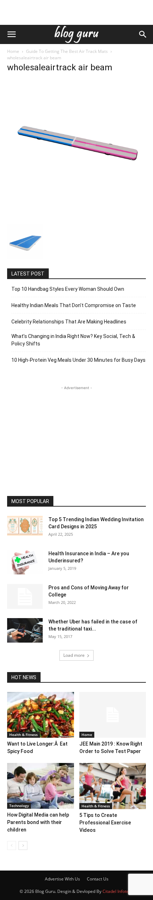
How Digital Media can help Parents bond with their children (38, 822)
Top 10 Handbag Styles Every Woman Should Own (67, 289)
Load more (74, 655)
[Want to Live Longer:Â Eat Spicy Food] (40, 715)
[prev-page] (11, 845)
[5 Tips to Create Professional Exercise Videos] (112, 786)
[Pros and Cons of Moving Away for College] (25, 596)
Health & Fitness (23, 734)
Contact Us (98, 879)
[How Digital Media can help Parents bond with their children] (40, 786)
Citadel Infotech (117, 891)
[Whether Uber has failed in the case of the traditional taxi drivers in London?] (25, 630)
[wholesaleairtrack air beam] (76, 216)
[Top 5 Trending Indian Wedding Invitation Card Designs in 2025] (25, 526)
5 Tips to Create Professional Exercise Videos (105, 822)
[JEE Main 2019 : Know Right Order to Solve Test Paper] (112, 715)
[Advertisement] (76, 12)
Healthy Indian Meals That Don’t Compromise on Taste (73, 305)
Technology (19, 805)
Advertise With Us (62, 879)
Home (13, 51)
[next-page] (23, 845)
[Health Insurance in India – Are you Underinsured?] (25, 562)
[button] (11, 34)
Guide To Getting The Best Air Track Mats (67, 51)
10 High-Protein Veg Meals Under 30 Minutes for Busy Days (78, 360)
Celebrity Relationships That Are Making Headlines (68, 321)
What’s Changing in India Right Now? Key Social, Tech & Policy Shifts (73, 340)
